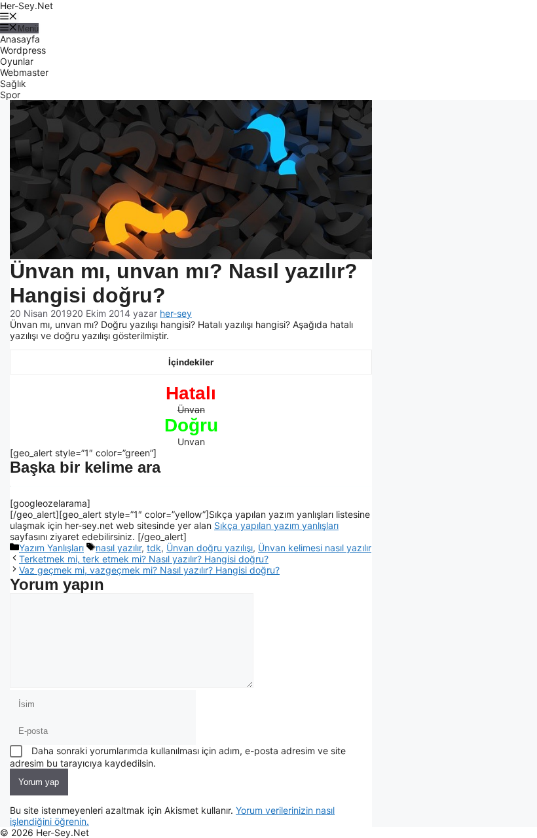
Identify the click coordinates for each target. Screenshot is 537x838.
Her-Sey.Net (26, 5)
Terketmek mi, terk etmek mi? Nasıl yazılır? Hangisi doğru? (143, 558)
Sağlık (13, 83)
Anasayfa (20, 39)
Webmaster (24, 72)
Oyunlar (16, 61)
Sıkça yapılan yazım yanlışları (276, 525)
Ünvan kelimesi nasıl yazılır (314, 547)
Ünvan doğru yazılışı (209, 547)
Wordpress (23, 50)
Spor (10, 94)
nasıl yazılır (118, 547)
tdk (154, 547)
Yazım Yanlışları (51, 547)
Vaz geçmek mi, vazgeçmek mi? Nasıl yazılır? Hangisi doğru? (149, 569)
